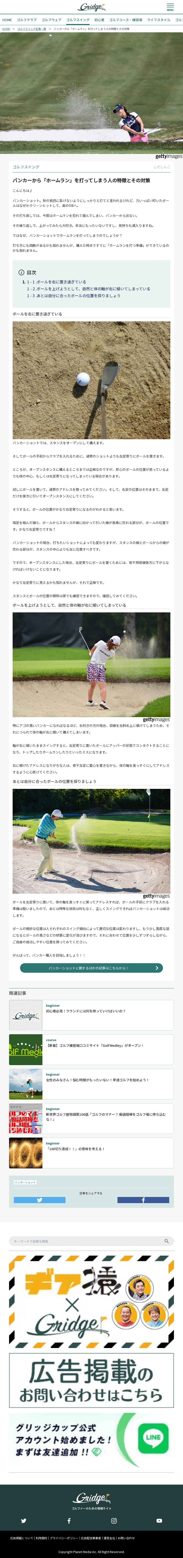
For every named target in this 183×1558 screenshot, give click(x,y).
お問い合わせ (126, 1538)
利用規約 (41, 1538)
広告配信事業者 (91, 1538)
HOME (6, 29)
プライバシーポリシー (64, 1538)
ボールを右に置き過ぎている (61, 282)
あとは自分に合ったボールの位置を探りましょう (79, 295)
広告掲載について (21, 1538)
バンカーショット (25, 1182)
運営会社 (109, 1538)
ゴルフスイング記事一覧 (31, 29)
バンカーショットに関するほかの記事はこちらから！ (89, 968)
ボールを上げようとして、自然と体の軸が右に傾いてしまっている (93, 288)
